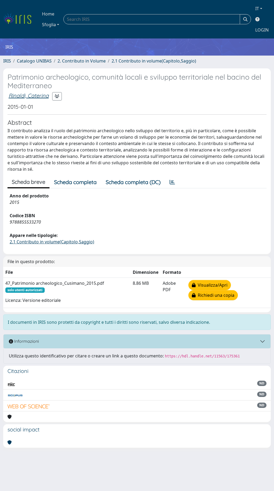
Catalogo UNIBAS (34, 61)
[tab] (172, 182)
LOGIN (262, 30)
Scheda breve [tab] (28, 181)
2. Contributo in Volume (82, 61)
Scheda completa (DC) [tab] (133, 182)
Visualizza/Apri (211, 285)
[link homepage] (19, 19)
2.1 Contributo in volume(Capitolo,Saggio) (154, 61)
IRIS (7, 61)
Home (48, 14)
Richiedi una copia (215, 295)
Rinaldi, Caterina (29, 95)
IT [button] (257, 8)
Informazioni (26, 341)
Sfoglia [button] (49, 25)
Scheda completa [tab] (75, 182)
